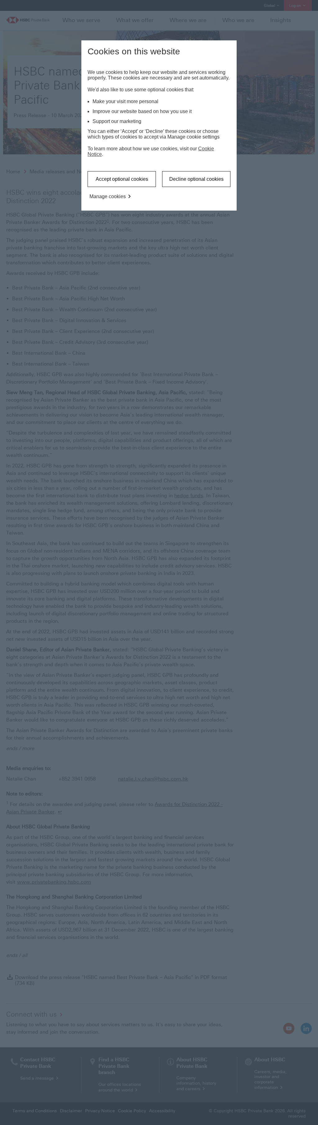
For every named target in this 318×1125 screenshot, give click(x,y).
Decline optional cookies (196, 179)
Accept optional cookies (122, 179)
